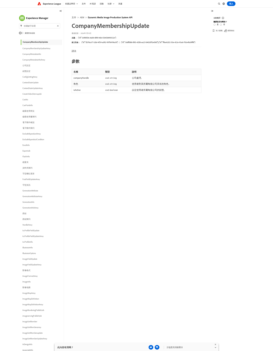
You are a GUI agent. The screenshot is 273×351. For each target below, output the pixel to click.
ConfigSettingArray (29, 77)
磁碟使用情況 (28, 111)
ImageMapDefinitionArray (32, 304)
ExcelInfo (26, 145)
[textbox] (39, 25)
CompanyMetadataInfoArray (33, 59)
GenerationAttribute (30, 190)
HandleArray (27, 225)
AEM (82, 17)
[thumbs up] (151, 347)
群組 (24, 213)
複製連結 (231, 30)
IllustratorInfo (27, 247)
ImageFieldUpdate (29, 259)
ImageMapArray (28, 293)
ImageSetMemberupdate (32, 333)
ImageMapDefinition (30, 299)
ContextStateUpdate (30, 82)
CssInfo (25, 99)
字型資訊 (26, 185)
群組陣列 (26, 219)
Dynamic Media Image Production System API (110, 17)
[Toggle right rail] (212, 11)
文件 (74, 17)
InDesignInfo (27, 344)
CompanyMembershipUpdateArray (36, 48)
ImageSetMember (29, 321)
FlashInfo (26, 156)
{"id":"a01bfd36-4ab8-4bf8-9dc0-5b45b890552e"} (97, 37)
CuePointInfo (27, 105)
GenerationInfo (28, 202)
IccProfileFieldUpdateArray (33, 236)
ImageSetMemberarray (31, 327)
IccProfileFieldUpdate (30, 230)
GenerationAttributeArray (32, 196)
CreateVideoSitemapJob (32, 94)
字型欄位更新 (28, 173)
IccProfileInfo (27, 242)
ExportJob (26, 151)
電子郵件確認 (28, 122)
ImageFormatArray (30, 276)
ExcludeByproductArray (31, 133)
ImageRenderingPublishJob (33, 310)
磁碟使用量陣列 (29, 116)
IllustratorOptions (29, 253)
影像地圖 (26, 287)
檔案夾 (25, 162)
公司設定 (26, 65)
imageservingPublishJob (32, 316)
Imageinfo (26, 281)
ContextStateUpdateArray (32, 88)
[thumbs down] (157, 347)
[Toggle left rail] (61, 11)
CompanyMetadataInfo (31, 54)
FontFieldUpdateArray (31, 179)
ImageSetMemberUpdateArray (34, 338)
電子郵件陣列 (28, 128)
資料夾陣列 (27, 168)
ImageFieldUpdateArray (31, 264)
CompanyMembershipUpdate (35, 42)
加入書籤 (219, 30)
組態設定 (26, 71)
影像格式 (26, 270)
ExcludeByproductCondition (33, 139)
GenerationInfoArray (30, 207)
